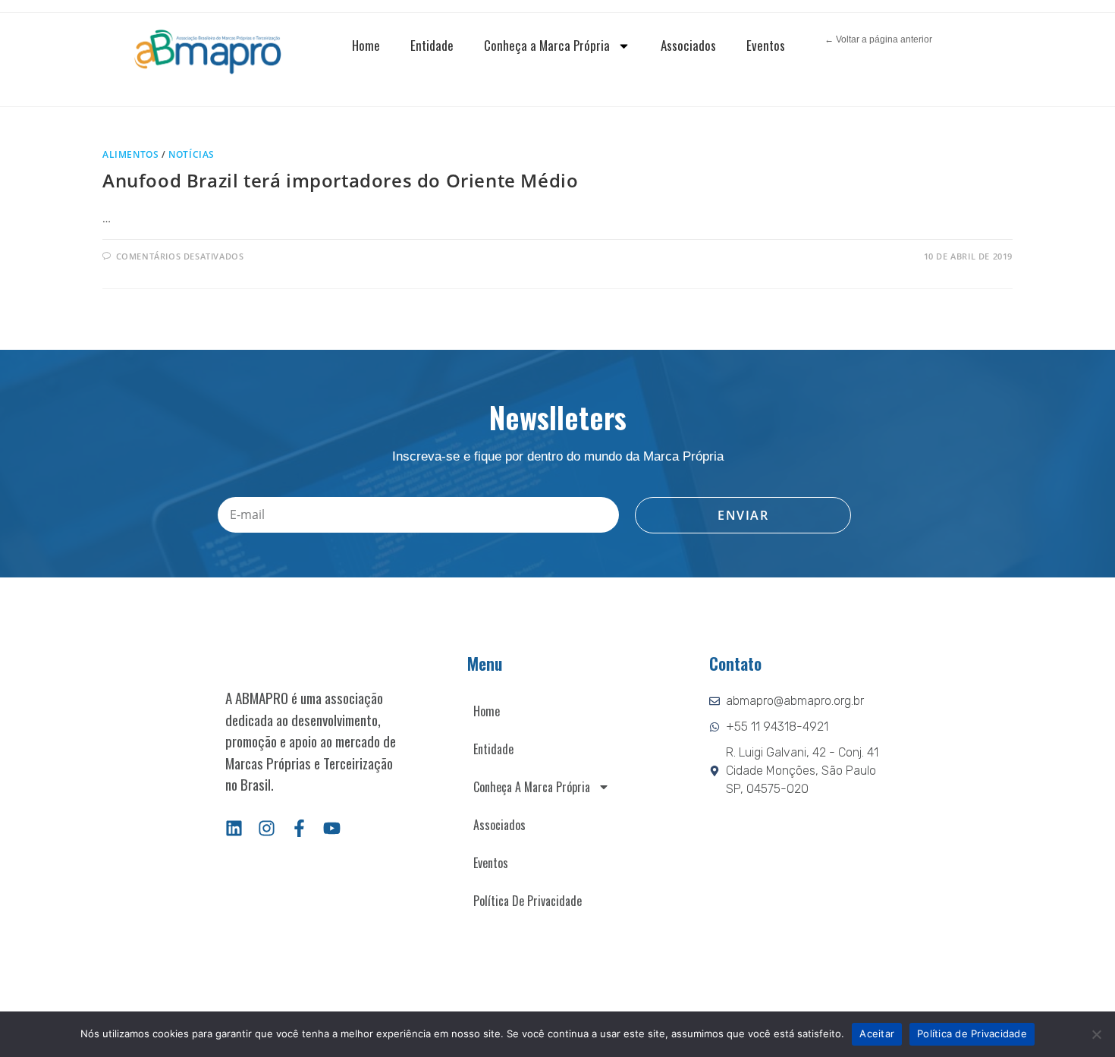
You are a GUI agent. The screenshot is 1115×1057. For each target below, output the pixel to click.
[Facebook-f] (299, 828)
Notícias (191, 154)
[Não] (1096, 1034)
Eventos (765, 45)
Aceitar (876, 1033)
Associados (688, 45)
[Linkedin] (234, 828)
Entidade (432, 45)
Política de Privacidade (527, 901)
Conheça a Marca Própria (547, 45)
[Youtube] (332, 828)
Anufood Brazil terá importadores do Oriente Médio (340, 180)
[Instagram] (266, 828)
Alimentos (130, 154)
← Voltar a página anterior (878, 39)
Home (366, 45)
